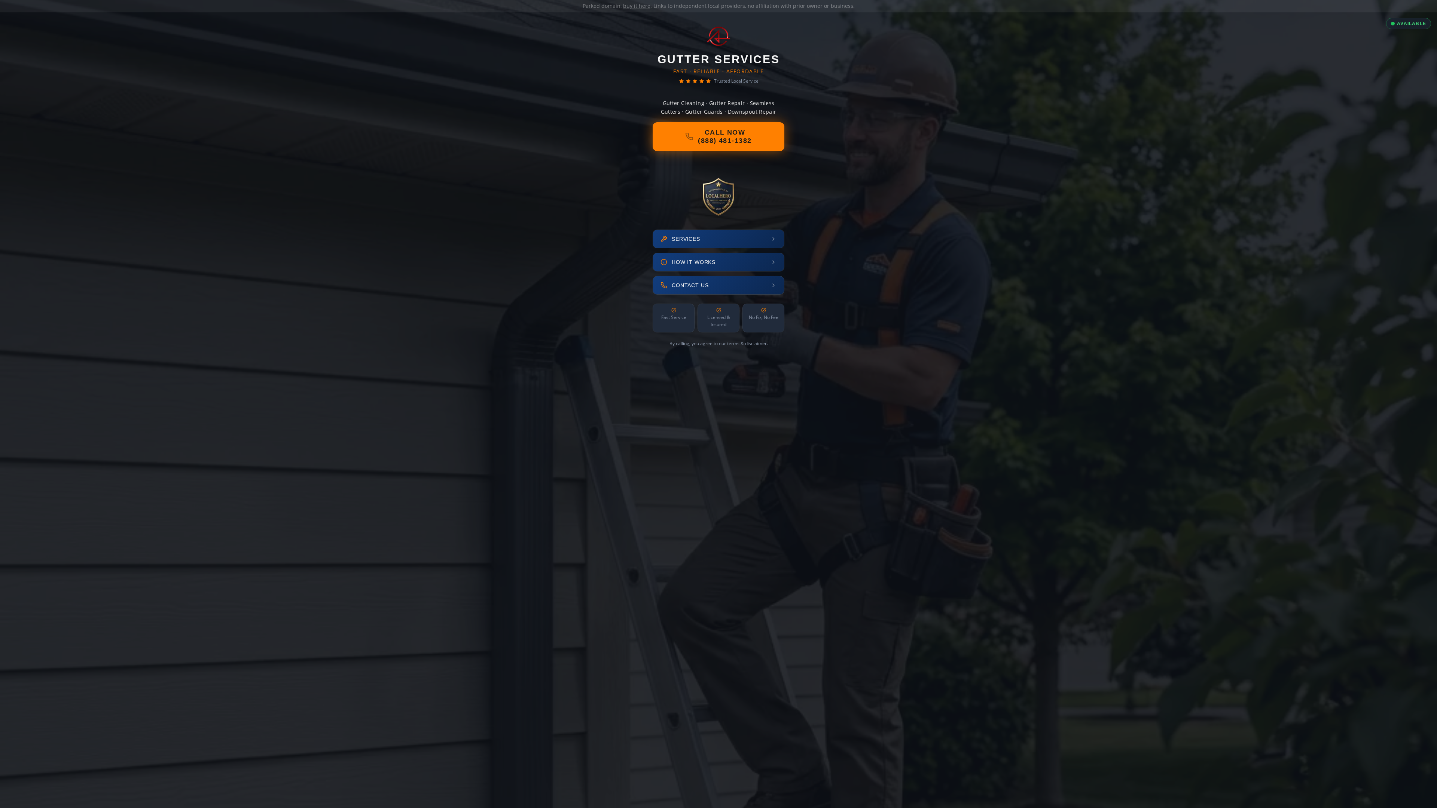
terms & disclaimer (747, 343)
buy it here (636, 5)
